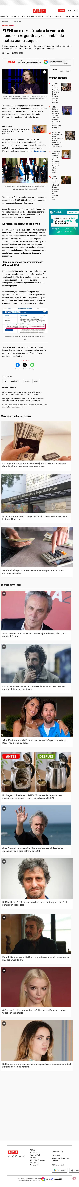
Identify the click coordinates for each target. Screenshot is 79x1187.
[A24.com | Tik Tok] (24, 1156)
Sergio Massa (39, 151)
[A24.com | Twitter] (13, 1156)
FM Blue (33, 1157)
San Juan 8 (34, 1162)
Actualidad (39, 16)
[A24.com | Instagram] (16, 1156)
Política (23, 16)
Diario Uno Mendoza (37, 1160)
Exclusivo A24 (14, 16)
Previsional (66, 16)
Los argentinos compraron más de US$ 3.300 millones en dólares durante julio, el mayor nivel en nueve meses (23, 400)
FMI (11, 21)
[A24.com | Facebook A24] (9, 1156)
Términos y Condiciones (60, 1158)
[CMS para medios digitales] (56, 1179)
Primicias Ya (49, 16)
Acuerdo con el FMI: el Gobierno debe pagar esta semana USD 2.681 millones (15, 131)
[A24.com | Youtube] (20, 1156)
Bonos (27, 381)
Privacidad (56, 1156)
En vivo (61, 11)
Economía (30, 16)
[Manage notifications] (74, 1178)
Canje (36, 381)
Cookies (55, 1161)
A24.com (33, 1150)
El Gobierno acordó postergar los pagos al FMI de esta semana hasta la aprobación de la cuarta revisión (22, 393)
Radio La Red (72, 11)
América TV (34, 1165)
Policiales (58, 16)
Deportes (74, 16)
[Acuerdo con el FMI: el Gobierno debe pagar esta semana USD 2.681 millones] (39, 129)
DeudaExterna (18, 21)
